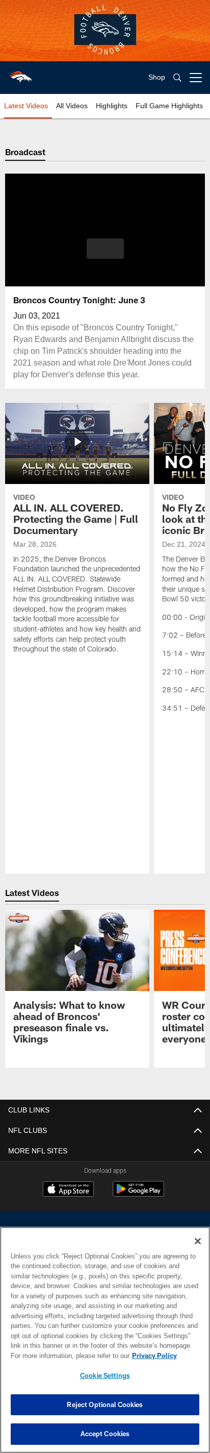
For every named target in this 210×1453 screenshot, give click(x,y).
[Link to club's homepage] (20, 73)
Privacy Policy (66, 1355)
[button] (105, 255)
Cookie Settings (105, 1375)
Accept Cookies (105, 1434)
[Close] (198, 1241)
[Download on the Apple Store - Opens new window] (68, 1190)
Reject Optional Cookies (105, 1404)
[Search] (177, 78)
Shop (156, 77)
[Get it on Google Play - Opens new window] (138, 1193)
